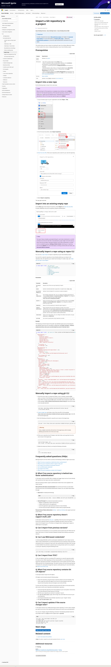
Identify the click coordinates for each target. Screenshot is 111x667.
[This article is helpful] (104, 35)
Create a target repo (42, 412)
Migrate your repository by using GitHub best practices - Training (49, 650)
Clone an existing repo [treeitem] (8, 50)
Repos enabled (45, 76)
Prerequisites (97, 19)
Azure (40, 17)
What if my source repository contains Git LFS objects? (50, 470)
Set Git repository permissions (48, 74)
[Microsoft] (2, 10)
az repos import (44, 254)
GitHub (54, 510)
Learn (37, 17)
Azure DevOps (46, 17)
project (48, 58)
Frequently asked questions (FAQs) (101, 28)
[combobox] (9, 18)
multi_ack (51, 519)
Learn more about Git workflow (45, 636)
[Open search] (105, 10)
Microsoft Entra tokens (56, 37)
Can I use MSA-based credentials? (45, 467)
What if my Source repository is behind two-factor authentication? (52, 462)
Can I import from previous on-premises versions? (49, 465)
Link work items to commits (43, 247)
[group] (55, 361)
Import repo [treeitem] (6, 52)
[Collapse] (17, 16)
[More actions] (74, 17)
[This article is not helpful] (105, 35)
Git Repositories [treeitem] (6, 36)
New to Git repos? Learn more (43, 630)
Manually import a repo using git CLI (101, 26)
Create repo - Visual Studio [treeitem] (9, 45)
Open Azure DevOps (105, 13)
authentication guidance (42, 40)
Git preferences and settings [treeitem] (9, 48)
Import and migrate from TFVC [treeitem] (10, 54)
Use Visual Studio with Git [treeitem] (9, 56)
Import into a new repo (98, 20)
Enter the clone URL (42, 152)
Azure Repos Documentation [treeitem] (7, 23)
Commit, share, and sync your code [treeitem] (10, 41)
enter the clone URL (68, 206)
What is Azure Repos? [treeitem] (6, 25)
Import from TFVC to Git (42, 566)
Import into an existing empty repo (101, 22)
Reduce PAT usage (59, 38)
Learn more (62, 639)
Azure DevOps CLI (59, 78)
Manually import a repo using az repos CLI (100, 24)
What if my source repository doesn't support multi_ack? (50, 463)
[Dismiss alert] (109, 2)
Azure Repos (52, 17)
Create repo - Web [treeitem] (7, 43)
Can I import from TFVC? (43, 468)
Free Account (96, 13)
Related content (97, 31)
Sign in (108, 10)
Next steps (96, 29)
